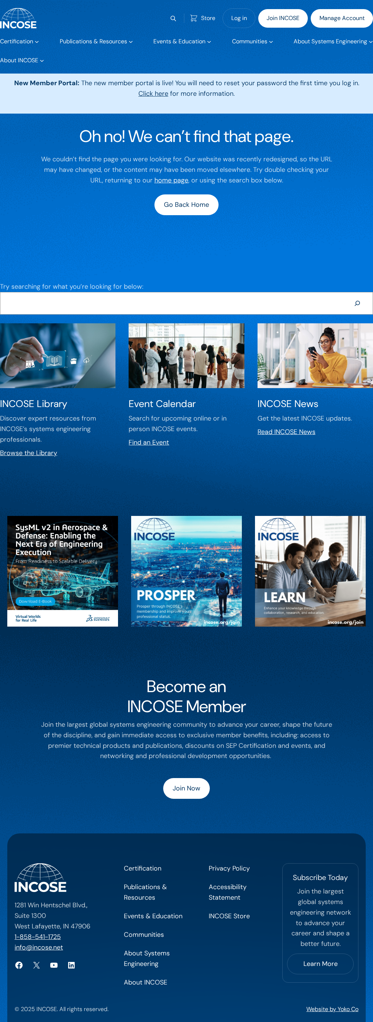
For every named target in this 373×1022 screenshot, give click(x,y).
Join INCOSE (283, 18)
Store (208, 18)
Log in (239, 18)
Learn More (320, 963)
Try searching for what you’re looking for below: (71, 286)
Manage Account (342, 18)
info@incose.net (39, 947)
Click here (153, 93)
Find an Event (149, 442)
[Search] (357, 303)
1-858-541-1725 (38, 936)
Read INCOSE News (286, 431)
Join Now (186, 788)
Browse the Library (28, 453)
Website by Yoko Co (332, 1009)
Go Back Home (186, 204)
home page (171, 180)
